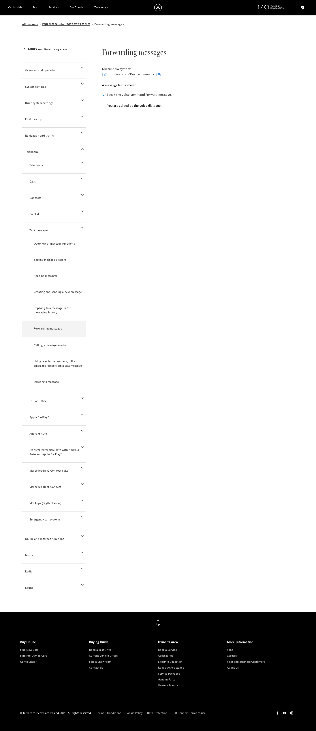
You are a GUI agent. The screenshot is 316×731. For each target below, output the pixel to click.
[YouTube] (285, 713)
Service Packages (169, 674)
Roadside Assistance (171, 667)
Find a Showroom (100, 662)
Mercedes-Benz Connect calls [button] (48, 471)
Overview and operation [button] (40, 70)
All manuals (30, 24)
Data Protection (157, 713)
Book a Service (167, 650)
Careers (232, 656)
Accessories (165, 656)
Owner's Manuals (169, 685)
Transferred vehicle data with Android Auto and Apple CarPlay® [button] (54, 452)
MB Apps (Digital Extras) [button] (45, 503)
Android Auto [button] (38, 434)
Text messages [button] (38, 230)
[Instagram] (292, 713)
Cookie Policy (134, 713)
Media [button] (29, 555)
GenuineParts (166, 679)
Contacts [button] (35, 198)
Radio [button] (29, 571)
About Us (233, 667)
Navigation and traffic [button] (39, 135)
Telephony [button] (36, 165)
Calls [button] (32, 181)
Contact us (96, 667)
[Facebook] (277, 713)
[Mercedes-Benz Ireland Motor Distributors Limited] (158, 7)
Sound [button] (29, 588)
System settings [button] (35, 87)
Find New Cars (29, 650)
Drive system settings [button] (39, 103)
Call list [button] (34, 214)
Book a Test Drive (100, 650)
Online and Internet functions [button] (44, 539)
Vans (230, 650)
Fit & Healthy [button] (33, 119)
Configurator (28, 662)
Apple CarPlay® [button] (39, 417)
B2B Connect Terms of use (189, 713)
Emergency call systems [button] (44, 519)
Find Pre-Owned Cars (33, 656)
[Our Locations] (303, 7)
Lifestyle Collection (170, 662)
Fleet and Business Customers (246, 662)
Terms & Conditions (108, 713)
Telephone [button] (32, 152)
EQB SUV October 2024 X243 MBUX (66, 24)
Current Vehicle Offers (103, 656)
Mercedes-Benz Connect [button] (45, 487)
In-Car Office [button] (38, 401)
